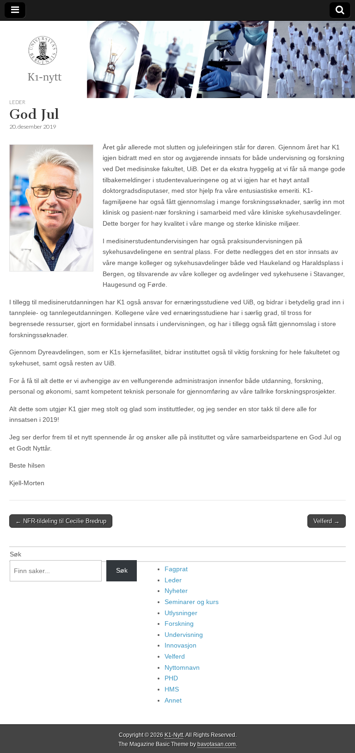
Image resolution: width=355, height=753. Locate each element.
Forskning (179, 623)
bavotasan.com (216, 744)
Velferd (175, 656)
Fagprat (176, 569)
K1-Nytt (174, 735)
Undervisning (184, 634)
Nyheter (176, 590)
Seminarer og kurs (192, 601)
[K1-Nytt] (177, 59)
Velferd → (326, 521)
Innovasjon (180, 645)
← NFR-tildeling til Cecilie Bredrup (60, 521)
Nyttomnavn (182, 667)
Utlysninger (181, 613)
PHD (171, 678)
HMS (172, 689)
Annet (173, 700)
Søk (15, 554)
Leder (17, 102)
